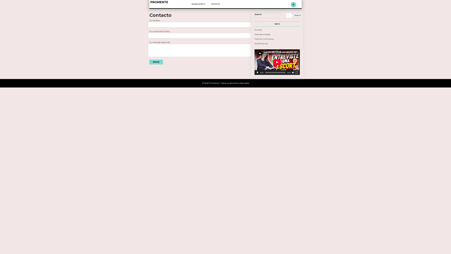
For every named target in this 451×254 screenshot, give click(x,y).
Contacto (215, 4)
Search (258, 14)
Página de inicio (198, 4)
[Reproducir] (257, 72)
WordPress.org (261, 43)
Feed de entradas (262, 34)
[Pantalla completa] (297, 72)
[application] (277, 62)
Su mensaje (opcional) (159, 42)
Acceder (258, 30)
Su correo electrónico (159, 31)
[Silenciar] (293, 72)
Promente (159, 2)
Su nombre (154, 20)
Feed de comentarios (264, 39)
